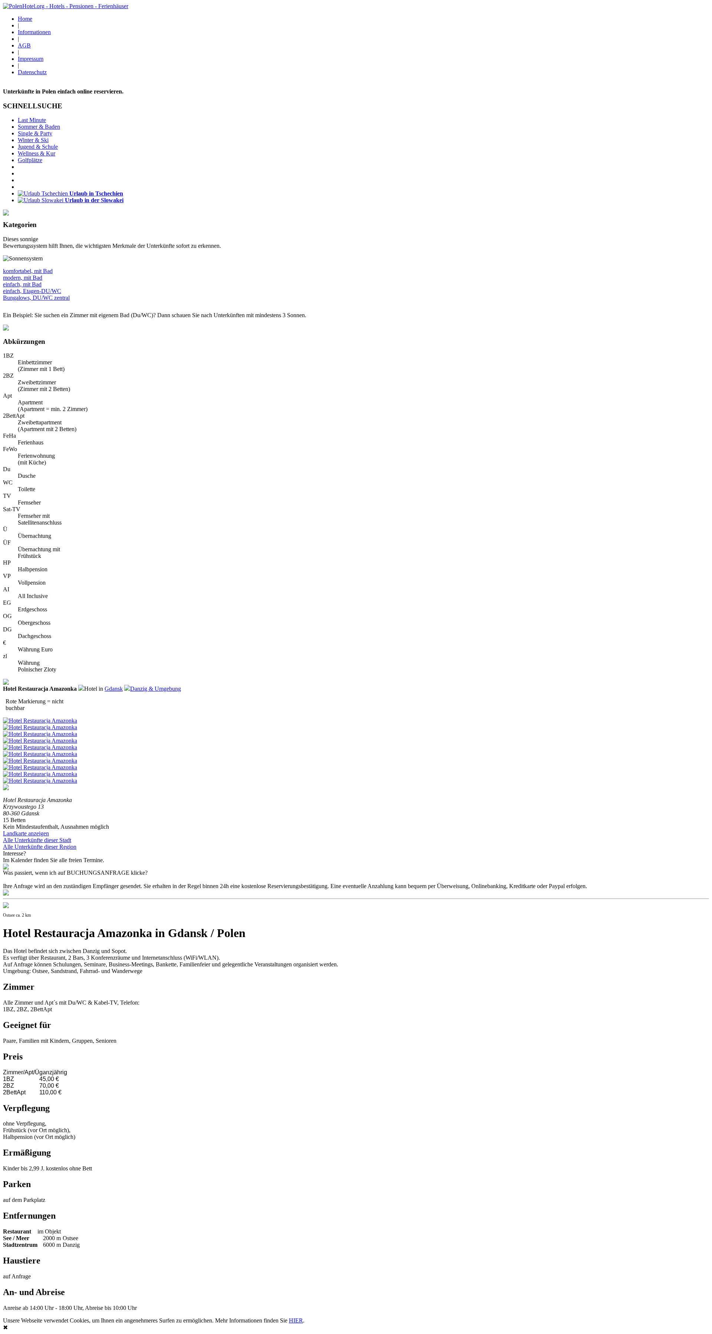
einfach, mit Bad (22, 284)
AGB (24, 45)
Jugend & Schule (38, 147)
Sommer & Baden (39, 127)
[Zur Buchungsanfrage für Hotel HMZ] (6, 893)
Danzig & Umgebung (155, 689)
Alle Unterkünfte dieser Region (39, 847)
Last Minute (32, 120)
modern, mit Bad (22, 278)
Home (25, 19)
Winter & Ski (33, 140)
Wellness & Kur (36, 153)
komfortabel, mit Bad (28, 271)
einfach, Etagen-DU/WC (32, 291)
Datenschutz (32, 72)
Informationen (34, 32)
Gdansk (114, 689)
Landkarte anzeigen (26, 833)
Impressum (30, 59)
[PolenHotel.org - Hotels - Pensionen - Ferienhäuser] (65, 6)
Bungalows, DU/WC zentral (36, 298)
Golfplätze (30, 160)
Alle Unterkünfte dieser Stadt (37, 840)
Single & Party (35, 133)
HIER (296, 1320)
